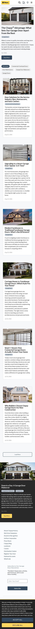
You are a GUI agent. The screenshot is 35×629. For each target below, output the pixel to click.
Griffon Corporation (10, 538)
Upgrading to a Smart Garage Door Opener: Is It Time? (17, 165)
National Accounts (9, 556)
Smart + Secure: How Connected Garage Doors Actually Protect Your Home (16, 350)
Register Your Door (10, 554)
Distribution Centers (10, 551)
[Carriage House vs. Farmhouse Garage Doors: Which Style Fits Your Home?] (17, 270)
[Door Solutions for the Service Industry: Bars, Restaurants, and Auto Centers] (17, 86)
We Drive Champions (10, 533)
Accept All (17, 620)
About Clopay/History (11, 530)
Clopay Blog (8, 543)
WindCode (7, 559)
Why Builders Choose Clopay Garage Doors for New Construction (16, 408)
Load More (17, 454)
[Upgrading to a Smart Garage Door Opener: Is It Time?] (17, 153)
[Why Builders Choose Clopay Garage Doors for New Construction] (17, 395)
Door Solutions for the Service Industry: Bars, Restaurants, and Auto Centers (17, 99)
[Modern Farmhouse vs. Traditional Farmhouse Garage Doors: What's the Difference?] (17, 217)
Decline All (17, 625)
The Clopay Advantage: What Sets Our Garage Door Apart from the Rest (16, 30)
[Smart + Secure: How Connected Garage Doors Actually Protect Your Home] (17, 337)
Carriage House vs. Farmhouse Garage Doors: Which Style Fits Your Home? (17, 283)
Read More (7, 57)
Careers (6, 548)
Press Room (7, 541)
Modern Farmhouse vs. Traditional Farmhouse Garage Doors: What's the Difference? (17, 230)
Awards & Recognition (11, 536)
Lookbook (7, 546)
